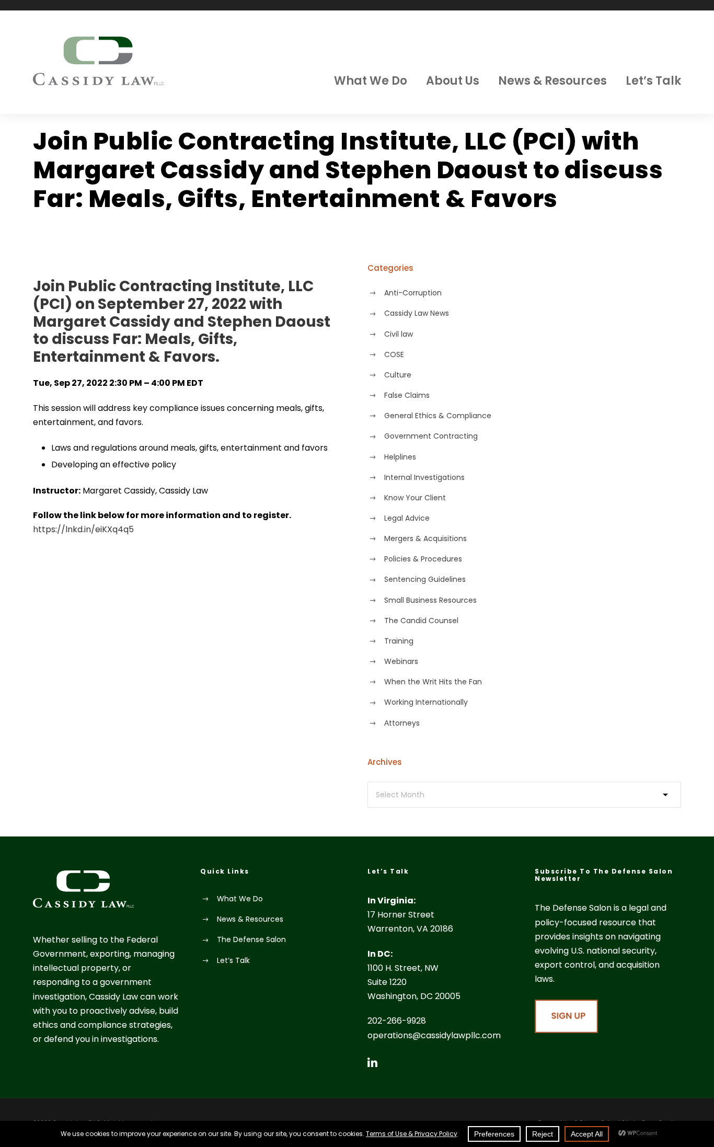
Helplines (400, 457)
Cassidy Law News (416, 313)
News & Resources (552, 81)
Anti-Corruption (413, 293)
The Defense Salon (251, 939)
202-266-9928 (396, 1021)
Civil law (398, 334)
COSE (394, 354)
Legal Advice (407, 518)
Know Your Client (415, 497)
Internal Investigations (424, 477)
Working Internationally (426, 702)
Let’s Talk (653, 81)
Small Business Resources (430, 600)
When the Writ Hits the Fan (433, 681)
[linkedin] (372, 1062)
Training (398, 641)
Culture (397, 375)
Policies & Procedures (423, 559)
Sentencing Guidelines (425, 579)
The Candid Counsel (421, 620)
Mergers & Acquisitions (425, 538)
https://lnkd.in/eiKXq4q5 (83, 529)
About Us (452, 81)
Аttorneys (402, 723)
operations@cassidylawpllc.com (434, 1035)
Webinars (401, 661)
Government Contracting (431, 436)
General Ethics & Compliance (437, 415)
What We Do (370, 81)
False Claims (407, 395)
